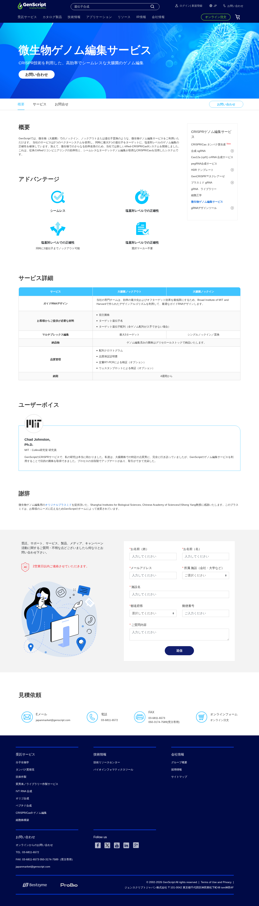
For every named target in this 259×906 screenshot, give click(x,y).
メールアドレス (141, 568)
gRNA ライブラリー (204, 188)
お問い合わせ (36, 74)
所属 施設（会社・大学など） (203, 568)
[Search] (152, 6)
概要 (21, 104)
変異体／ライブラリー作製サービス (37, 783)
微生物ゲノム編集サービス (207, 201)
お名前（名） (192, 549)
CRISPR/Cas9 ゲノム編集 (31, 812)
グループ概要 (179, 762)
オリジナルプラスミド (58, 504)
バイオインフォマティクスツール (113, 769)
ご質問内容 (139, 624)
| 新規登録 (196, 5)
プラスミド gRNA (201, 182)
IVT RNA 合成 (24, 791)
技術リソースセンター (106, 762)
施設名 (135, 587)
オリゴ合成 (22, 798)
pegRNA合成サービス (204, 163)
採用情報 (176, 769)
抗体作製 (21, 776)
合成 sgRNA (198, 150)
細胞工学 (196, 195)
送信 (179, 650)
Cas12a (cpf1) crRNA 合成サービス (212, 157)
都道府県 (137, 605)
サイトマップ (179, 776)
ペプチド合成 (24, 805)
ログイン (185, 5)
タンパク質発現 (25, 769)
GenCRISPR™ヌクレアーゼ (208, 176)
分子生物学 (22, 762)
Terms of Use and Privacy (216, 882)
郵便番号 (188, 605)
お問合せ (61, 104)
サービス (39, 104)
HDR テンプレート (202, 169)
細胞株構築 (22, 819)
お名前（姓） (140, 549)
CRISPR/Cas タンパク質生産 (211, 144)
